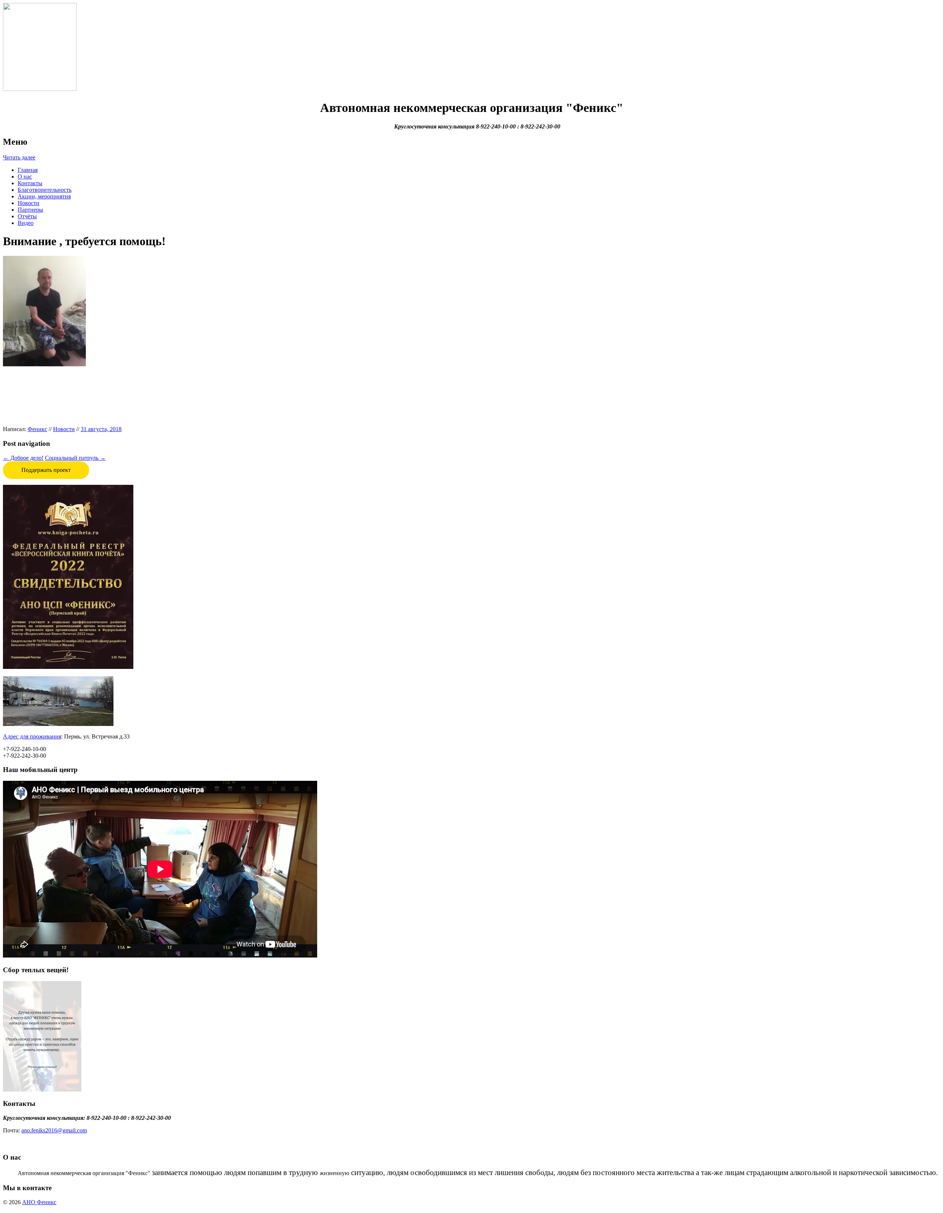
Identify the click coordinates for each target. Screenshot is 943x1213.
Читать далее (19, 157)
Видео (26, 223)
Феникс (37, 429)
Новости (28, 203)
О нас (25, 176)
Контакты (30, 183)
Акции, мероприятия (44, 196)
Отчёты (27, 216)
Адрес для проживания (32, 736)
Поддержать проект (46, 470)
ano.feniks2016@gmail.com (54, 1130)
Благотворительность (44, 190)
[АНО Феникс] (40, 89)
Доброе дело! (23, 458)
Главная (28, 170)
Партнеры (30, 210)
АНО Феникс (39, 1202)
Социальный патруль (75, 458)
